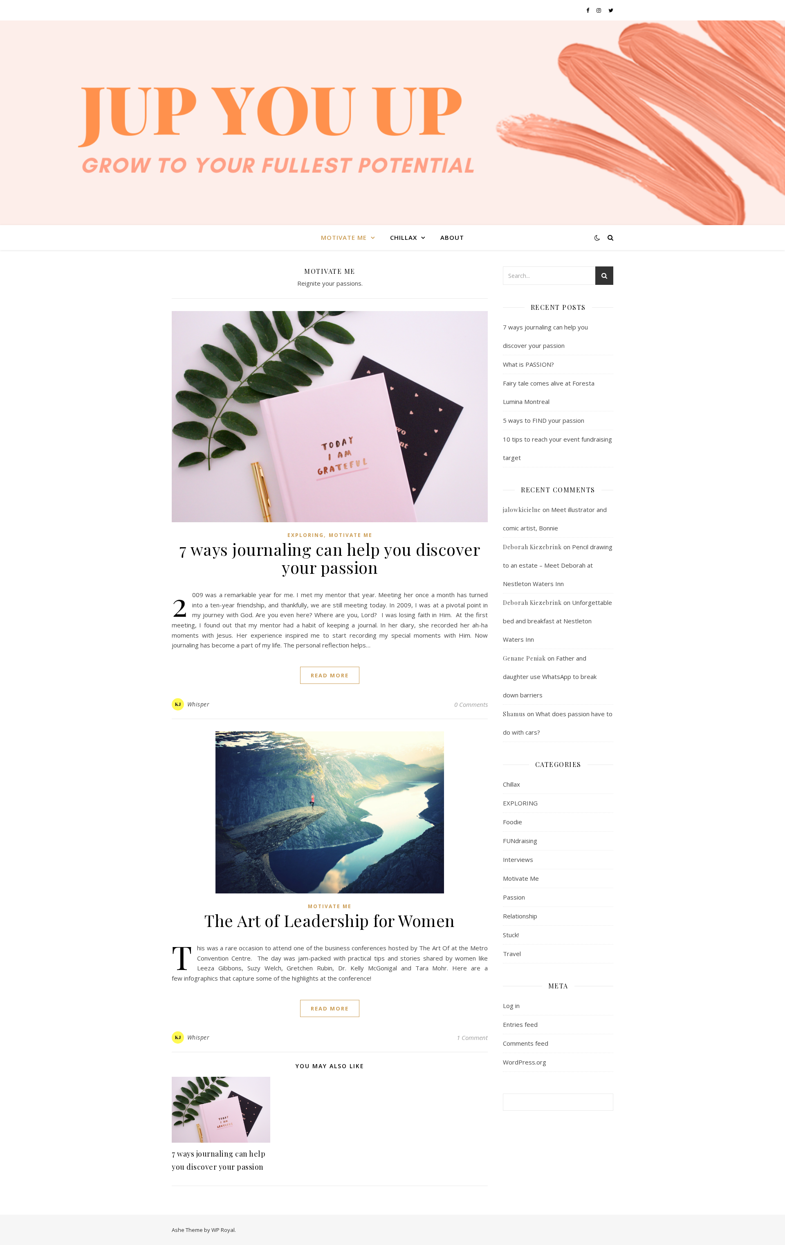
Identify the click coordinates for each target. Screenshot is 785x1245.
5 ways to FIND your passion (543, 420)
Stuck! (511, 935)
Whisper (198, 704)
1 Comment (472, 1037)
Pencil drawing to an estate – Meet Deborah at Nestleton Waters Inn (557, 565)
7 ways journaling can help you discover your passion (329, 558)
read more (330, 675)
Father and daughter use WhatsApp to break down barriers (550, 676)
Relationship (520, 916)
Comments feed (525, 1043)
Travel (512, 954)
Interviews (518, 859)
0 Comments (471, 704)
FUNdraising (520, 841)
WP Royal (223, 1230)
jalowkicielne (522, 510)
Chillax (403, 237)
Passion (514, 897)
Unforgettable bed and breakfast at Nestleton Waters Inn (557, 620)
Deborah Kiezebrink (532, 547)
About (452, 237)
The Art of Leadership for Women (329, 920)
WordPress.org (524, 1062)
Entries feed (520, 1024)
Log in (511, 1005)
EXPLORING (305, 535)
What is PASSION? (528, 364)
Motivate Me (344, 237)
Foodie (512, 822)
